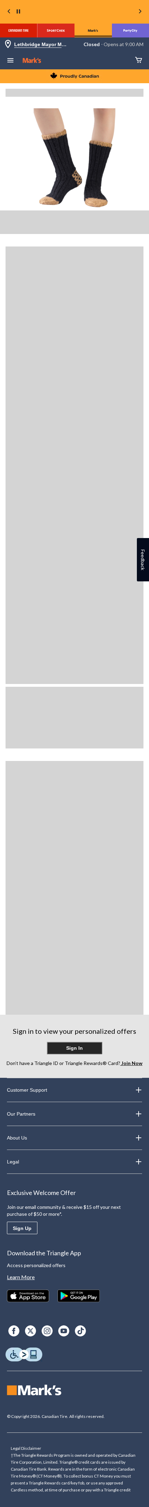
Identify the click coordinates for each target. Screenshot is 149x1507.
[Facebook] (13, 1330)
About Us (17, 1138)
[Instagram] (47, 1330)
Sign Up (22, 1228)
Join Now (131, 1063)
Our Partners (21, 1114)
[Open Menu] (10, 61)
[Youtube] (63, 1330)
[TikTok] (80, 1330)
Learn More (21, 1277)
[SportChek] (56, 30)
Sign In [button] (74, 1048)
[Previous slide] (9, 12)
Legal (13, 1161)
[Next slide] (140, 12)
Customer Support (27, 1090)
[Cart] (138, 60)
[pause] (18, 12)
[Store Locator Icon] (8, 44)
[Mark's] (93, 30)
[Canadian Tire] (18, 30)
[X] (30, 1330)
